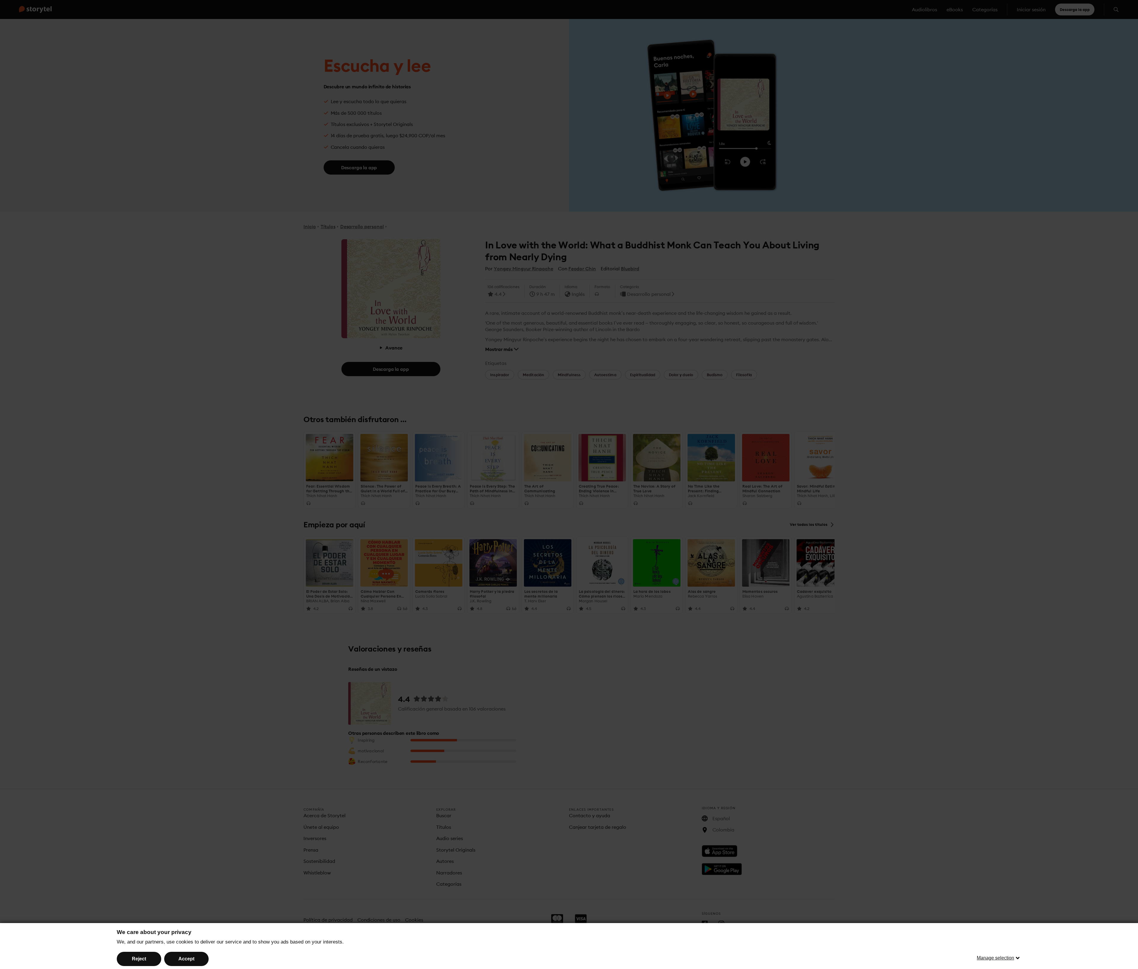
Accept (186, 958)
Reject (139, 958)
